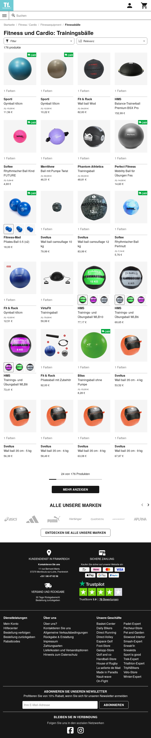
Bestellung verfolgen (16, 632)
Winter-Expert (132, 676)
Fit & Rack (85, 99)
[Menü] (4, 15)
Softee (8, 166)
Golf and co (103, 654)
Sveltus (46, 237)
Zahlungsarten (52, 646)
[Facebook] (70, 731)
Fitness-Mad (12, 237)
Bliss (81, 375)
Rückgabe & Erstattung (58, 637)
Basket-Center (105, 623)
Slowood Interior (134, 637)
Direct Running (106, 632)
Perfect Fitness (125, 166)
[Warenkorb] (144, 5)
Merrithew (47, 166)
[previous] (142, 505)
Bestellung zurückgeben (48, 600)
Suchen (21, 15)
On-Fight (102, 681)
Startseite (9, 24)
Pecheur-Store (133, 628)
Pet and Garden (134, 632)
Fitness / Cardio (27, 24)
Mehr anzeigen (75, 489)
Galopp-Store (105, 650)
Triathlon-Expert (134, 663)
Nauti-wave (103, 676)
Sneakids (130, 650)
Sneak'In (129, 646)
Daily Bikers (104, 628)
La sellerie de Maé (108, 668)
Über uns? (50, 623)
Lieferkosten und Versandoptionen (65, 650)
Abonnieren (114, 705)
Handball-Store (106, 659)
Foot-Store (103, 646)
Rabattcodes (11, 641)
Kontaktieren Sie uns (49, 564)
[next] (148, 505)
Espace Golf (104, 641)
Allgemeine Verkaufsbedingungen (65, 632)
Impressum (50, 641)
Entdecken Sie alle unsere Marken (75, 532)
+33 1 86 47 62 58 (49, 576)
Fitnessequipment (51, 24)
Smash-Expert (133, 641)
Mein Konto (10, 623)
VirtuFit (46, 308)
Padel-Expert (132, 623)
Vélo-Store (130, 672)
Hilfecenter (10, 628)
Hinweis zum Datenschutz (60, 654)
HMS (118, 99)
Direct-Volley (104, 637)
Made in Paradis (107, 672)
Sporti (8, 99)
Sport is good (132, 654)
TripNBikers (131, 668)
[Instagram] (80, 731)
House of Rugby (107, 663)
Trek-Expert (131, 659)
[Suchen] (13, 15)
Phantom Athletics (90, 166)
